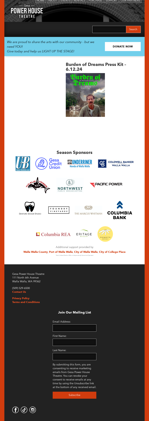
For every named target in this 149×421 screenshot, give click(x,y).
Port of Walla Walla (61, 251)
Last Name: (59, 350)
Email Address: (62, 321)
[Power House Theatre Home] (27, 6)
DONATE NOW (123, 46)
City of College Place (112, 251)
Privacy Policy (20, 298)
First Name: (59, 336)
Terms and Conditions (26, 302)
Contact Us (19, 291)
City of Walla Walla (86, 251)
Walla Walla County (35, 251)
